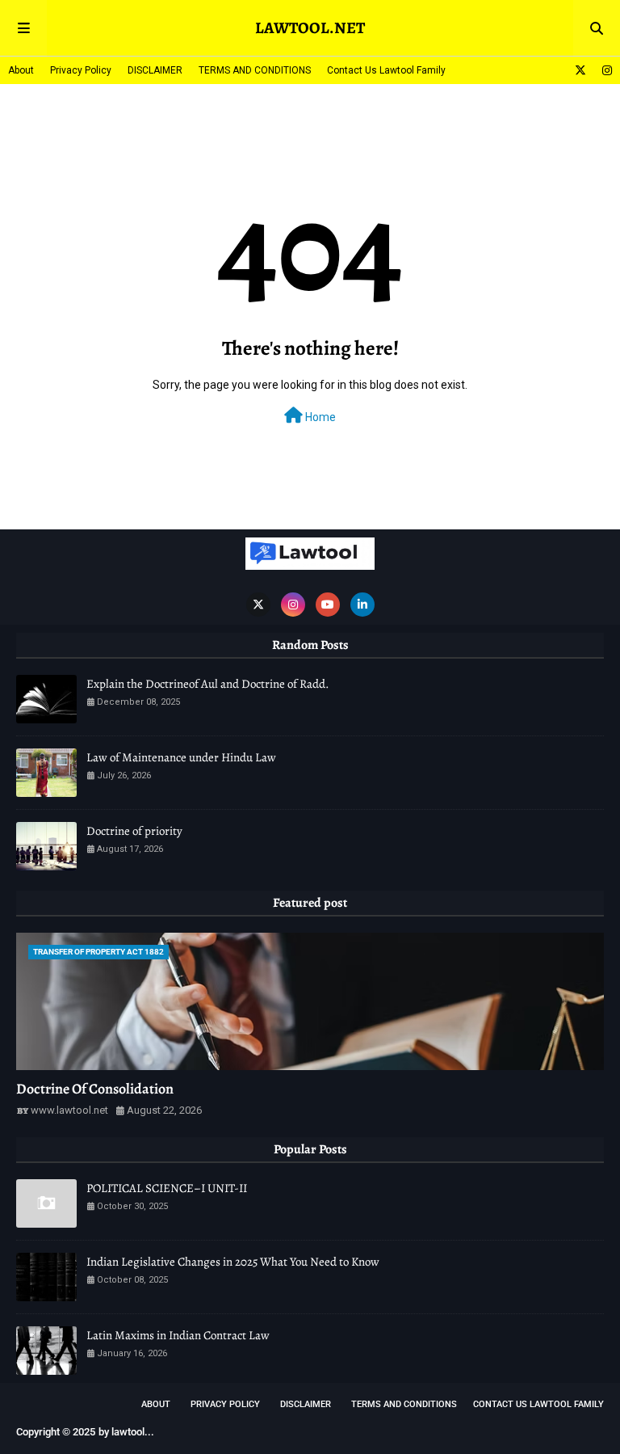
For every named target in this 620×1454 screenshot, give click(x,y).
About (21, 70)
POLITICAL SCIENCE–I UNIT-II (166, 1188)
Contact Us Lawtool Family (386, 70)
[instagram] (605, 70)
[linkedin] (362, 604)
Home (319, 417)
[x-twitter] (580, 70)
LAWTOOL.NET (310, 28)
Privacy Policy (80, 70)
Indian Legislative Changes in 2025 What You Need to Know (232, 1262)
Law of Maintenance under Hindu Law (181, 757)
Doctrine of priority (134, 831)
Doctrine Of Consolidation (95, 1088)
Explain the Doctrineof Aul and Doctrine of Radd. (207, 684)
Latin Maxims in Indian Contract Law (178, 1335)
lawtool (128, 1432)
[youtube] (328, 604)
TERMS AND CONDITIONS (255, 70)
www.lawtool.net (69, 1110)
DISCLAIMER (155, 70)
